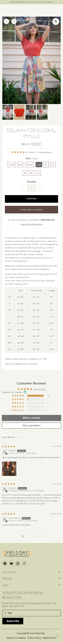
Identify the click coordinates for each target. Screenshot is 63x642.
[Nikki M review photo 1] (9, 468)
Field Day (40, 633)
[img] (8, 446)
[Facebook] (4, 563)
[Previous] (6, 21)
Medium (29, 165)
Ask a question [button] (31, 425)
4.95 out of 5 (39, 389)
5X (38, 173)
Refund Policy (50, 638)
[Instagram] (17, 563)
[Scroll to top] (57, 636)
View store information (31, 224)
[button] (18, 152)
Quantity (31, 181)
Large (39, 165)
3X (25, 173)
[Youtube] (11, 563)
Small (20, 165)
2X (53, 165)
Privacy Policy (34, 638)
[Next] (14, 21)
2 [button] (27, 536)
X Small (11, 165)
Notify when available (31, 209)
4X (31, 173)
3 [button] (32, 536)
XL (46, 165)
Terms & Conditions (16, 638)
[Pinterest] (24, 563)
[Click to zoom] (55, 21)
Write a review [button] (31, 417)
